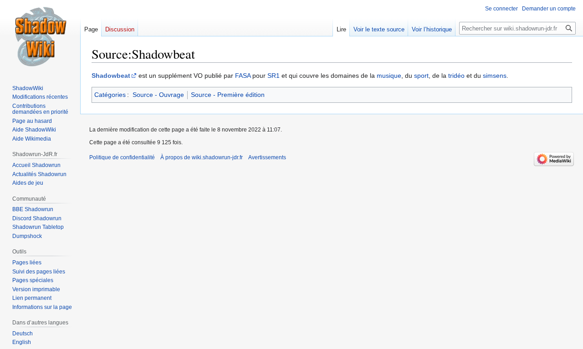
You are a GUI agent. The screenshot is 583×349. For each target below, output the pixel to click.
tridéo (456, 75)
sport (421, 75)
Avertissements (267, 157)
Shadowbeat (111, 75)
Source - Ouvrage (158, 94)
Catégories (110, 94)
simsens (494, 75)
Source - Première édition (228, 94)
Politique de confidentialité (122, 157)
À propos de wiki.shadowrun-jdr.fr (201, 157)
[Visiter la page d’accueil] (40, 36)
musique (389, 75)
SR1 (273, 75)
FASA (243, 75)
